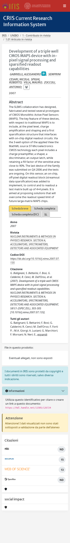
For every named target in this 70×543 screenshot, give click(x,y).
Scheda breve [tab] (20, 208)
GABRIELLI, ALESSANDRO (25, 74)
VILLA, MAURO (32, 82)
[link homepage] (12, 6)
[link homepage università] (37, 6)
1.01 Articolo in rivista (19, 39)
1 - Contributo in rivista (36, 35)
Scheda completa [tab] (44, 208)
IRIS (4, 35)
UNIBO (14, 35)
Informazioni (16, 391)
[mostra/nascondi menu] (64, 6)
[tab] (46, 214)
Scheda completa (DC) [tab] (25, 214)
